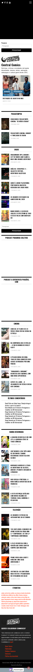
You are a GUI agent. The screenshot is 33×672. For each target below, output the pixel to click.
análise (12, 593)
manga (16, 599)
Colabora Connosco (10, 651)
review (7, 606)
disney (19, 597)
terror (15, 606)
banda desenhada (25, 593)
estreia (23, 597)
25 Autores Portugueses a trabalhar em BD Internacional (17, 409)
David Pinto (8, 403)
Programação (18, 92)
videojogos (23, 606)
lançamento (8, 599)
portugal (11, 604)
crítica (12, 597)
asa (16, 593)
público (21, 604)
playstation (17, 601)
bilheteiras (6, 595)
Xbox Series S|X (11, 608)
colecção (3, 597)
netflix (24, 599)
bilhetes (11, 595)
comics (8, 597)
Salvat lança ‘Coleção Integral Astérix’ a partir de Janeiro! (18, 404)
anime (2, 593)
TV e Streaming (8, 95)
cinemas (25, 595)
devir (15, 597)
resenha (3, 606)
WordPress (19, 665)
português (16, 604)
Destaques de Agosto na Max (13, 98)
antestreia (7, 593)
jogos (2, 599)
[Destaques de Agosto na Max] (16, 85)
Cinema (21, 595)
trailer (18, 606)
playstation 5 (4, 604)
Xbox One (3, 608)
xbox (28, 606)
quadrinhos (26, 604)
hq (28, 597)
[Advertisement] (16, 22)
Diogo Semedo (9, 412)
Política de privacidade (11, 656)
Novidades (7, 92)
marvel (20, 599)
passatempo (8, 601)
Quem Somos (8, 646)
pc (12, 601)
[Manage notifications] (28, 667)
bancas (19, 593)
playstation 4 (23, 601)
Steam (11, 606)
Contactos (8, 654)
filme (26, 597)
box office (16, 595)
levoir (12, 599)
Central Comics (10, 65)
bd (2, 595)
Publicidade (8, 649)
